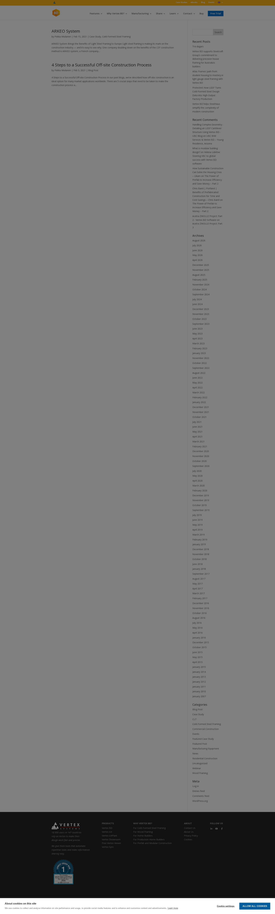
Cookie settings (226, 906)
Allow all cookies (255, 906)
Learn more (173, 908)
